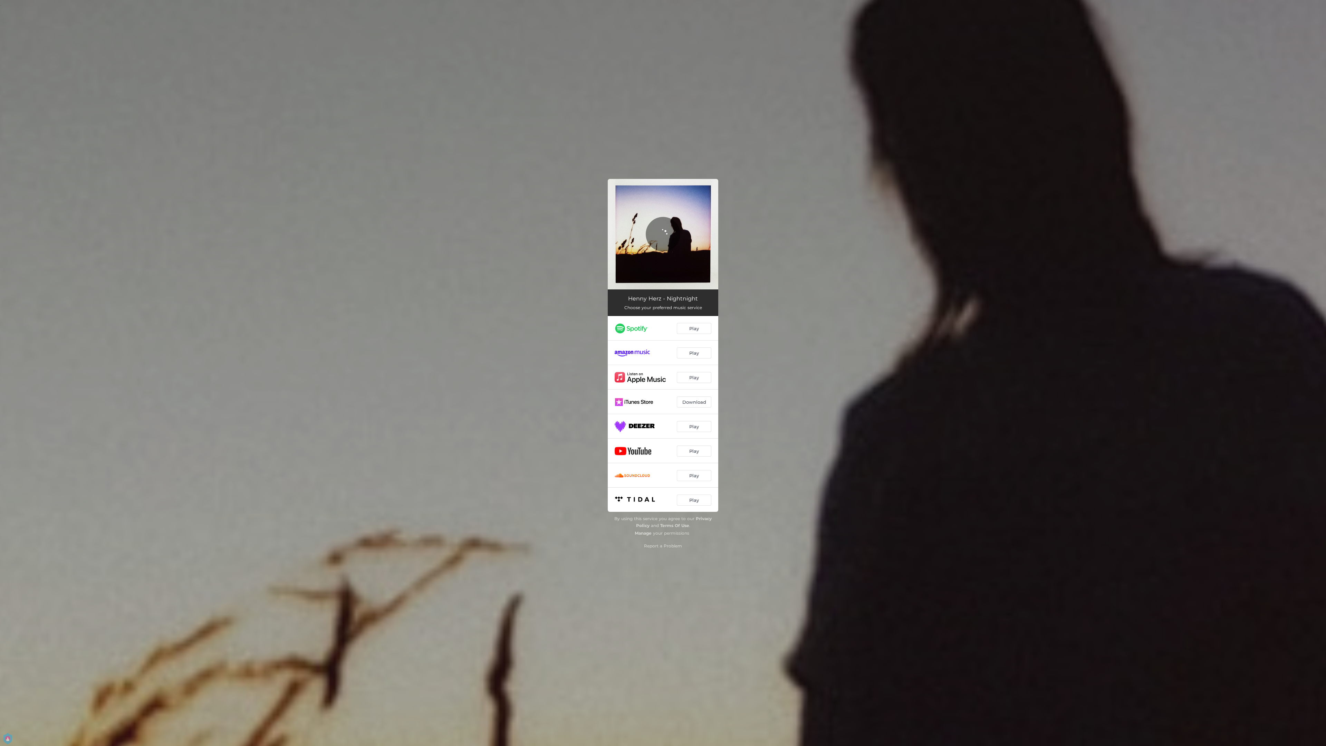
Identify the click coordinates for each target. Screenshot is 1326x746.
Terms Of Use (674, 525)
